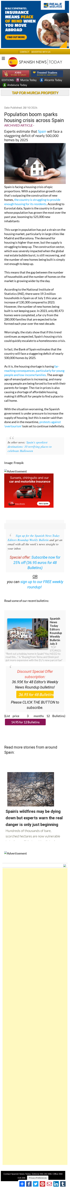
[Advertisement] (35, 1016)
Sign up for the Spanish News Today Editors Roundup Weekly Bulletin (34, 537)
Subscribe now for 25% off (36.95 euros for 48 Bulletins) (36, 562)
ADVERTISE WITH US (40, 51)
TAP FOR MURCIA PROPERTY (35, 93)
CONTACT (24, 51)
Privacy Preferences (38, 1178)
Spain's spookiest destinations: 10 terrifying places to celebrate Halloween (30, 446)
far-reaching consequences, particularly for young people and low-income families (34, 370)
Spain (42, 131)
